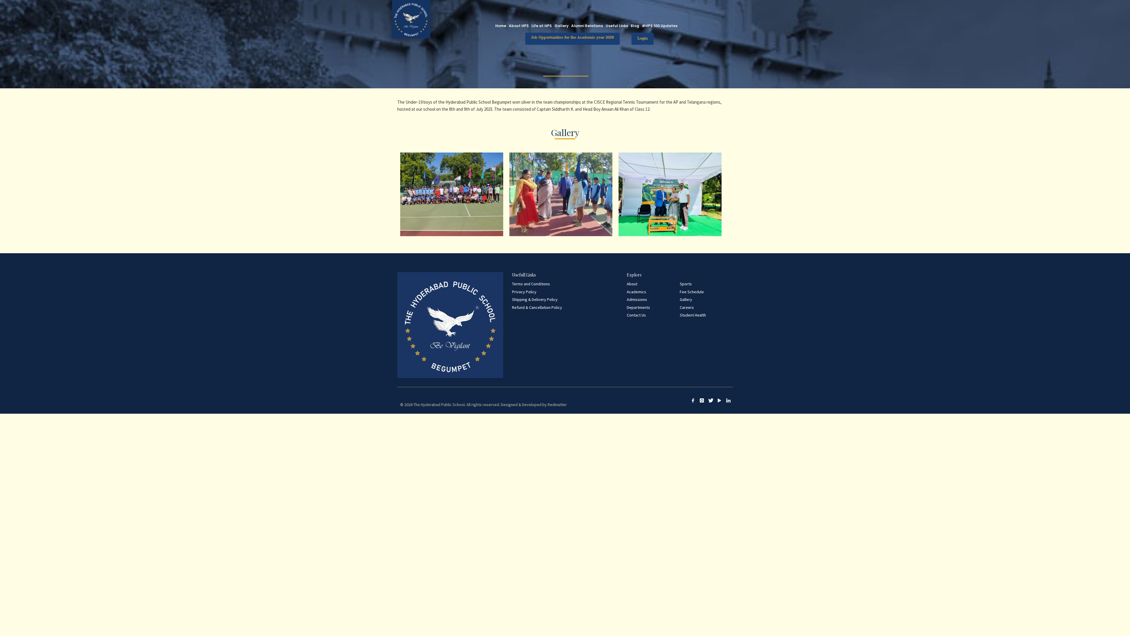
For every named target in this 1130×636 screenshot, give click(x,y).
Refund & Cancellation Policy (537, 307)
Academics (636, 291)
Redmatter (557, 404)
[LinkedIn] (728, 400)
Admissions (637, 299)
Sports (686, 283)
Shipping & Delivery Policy (535, 299)
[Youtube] (719, 400)
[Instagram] (701, 400)
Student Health (693, 315)
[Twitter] (710, 400)
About (632, 283)
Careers (687, 307)
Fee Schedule (692, 291)
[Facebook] (693, 400)
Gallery (686, 299)
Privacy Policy (524, 291)
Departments (638, 307)
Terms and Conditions (531, 283)
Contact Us (636, 315)
